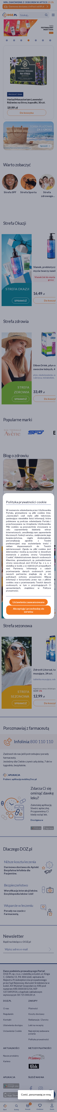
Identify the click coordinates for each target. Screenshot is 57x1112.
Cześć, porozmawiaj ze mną (36, 1094)
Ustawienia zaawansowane (28, 602)
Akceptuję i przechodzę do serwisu (28, 610)
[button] (51, 1091)
